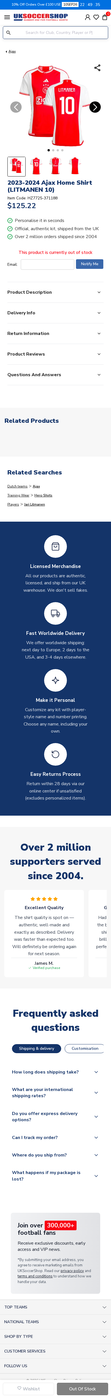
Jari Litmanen (34, 504)
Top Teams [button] (15, 1307)
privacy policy (72, 1270)
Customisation (85, 1048)
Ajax (12, 51)
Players (13, 504)
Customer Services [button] (25, 1351)
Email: (12, 264)
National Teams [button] (21, 1322)
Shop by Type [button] (18, 1336)
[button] (49, 150)
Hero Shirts (43, 495)
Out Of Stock (82, 1389)
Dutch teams (17, 486)
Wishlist (31, 1389)
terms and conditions (35, 1276)
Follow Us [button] (15, 1366)
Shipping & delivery (36, 1048)
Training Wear (18, 495)
